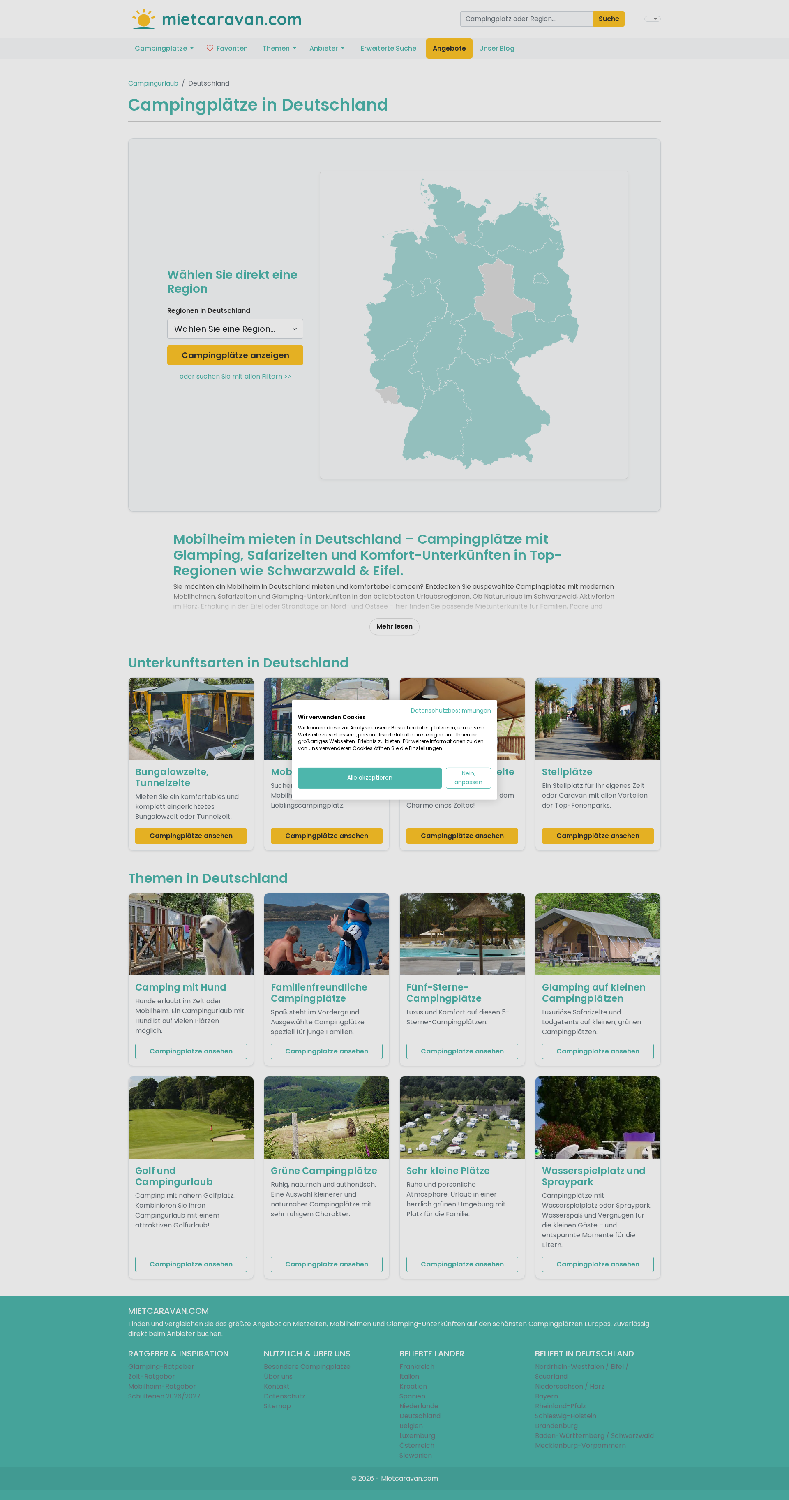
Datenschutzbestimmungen (451, 711)
